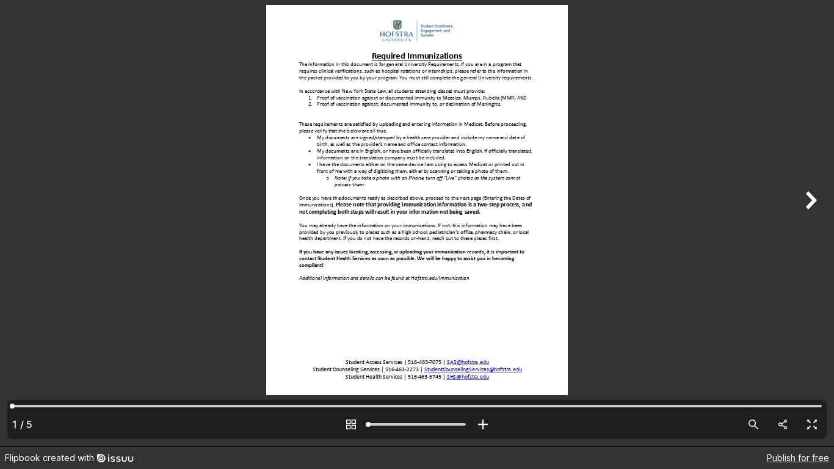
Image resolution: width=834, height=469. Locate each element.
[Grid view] (351, 424)
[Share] (783, 424)
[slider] (417, 424)
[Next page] (809, 223)
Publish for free (798, 458)
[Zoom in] (483, 424)
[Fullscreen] (812, 424)
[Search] (753, 424)
